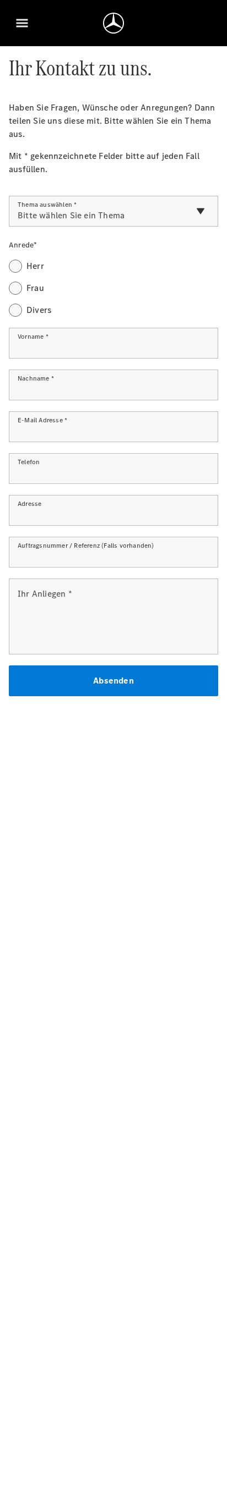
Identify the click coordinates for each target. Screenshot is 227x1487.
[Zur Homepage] (113, 23)
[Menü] (22, 23)
